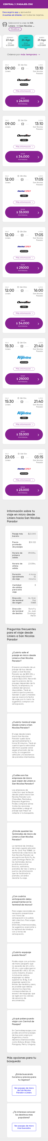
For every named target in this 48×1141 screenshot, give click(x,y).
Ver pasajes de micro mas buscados (24, 1127)
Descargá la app (10, 12)
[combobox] (30, 54)
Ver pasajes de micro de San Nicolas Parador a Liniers (24, 1090)
